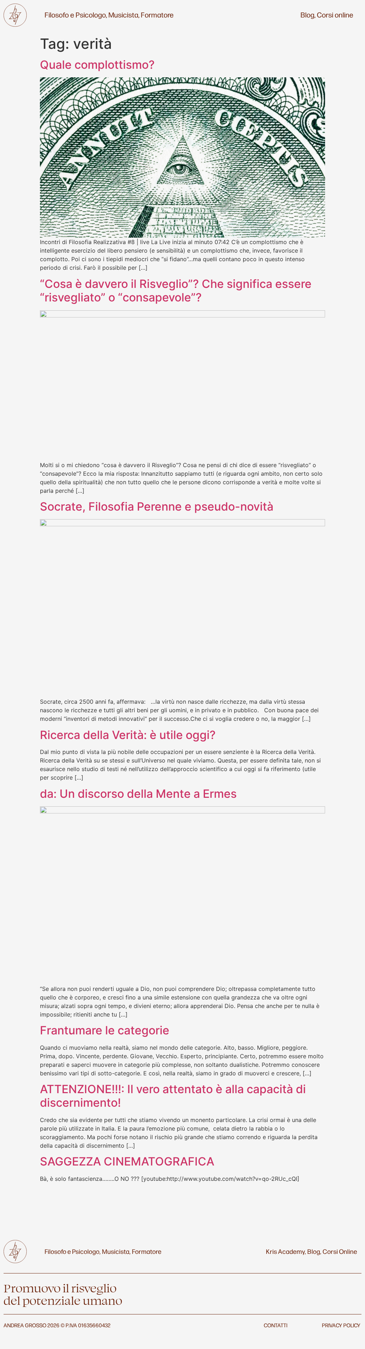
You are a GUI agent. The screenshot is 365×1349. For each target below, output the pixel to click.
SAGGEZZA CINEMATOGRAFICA (127, 1161)
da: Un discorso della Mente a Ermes (138, 794)
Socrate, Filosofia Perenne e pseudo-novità (156, 506)
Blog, (307, 14)
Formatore (157, 14)
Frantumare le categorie (104, 1030)
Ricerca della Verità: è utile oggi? (128, 735)
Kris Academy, (286, 1251)
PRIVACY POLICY (341, 1325)
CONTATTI (275, 1325)
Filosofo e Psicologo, (76, 14)
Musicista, (123, 14)
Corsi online (335, 14)
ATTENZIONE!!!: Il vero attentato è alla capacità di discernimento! (173, 1096)
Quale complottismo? (97, 65)
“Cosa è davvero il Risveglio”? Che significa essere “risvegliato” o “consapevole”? (176, 290)
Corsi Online (340, 1251)
